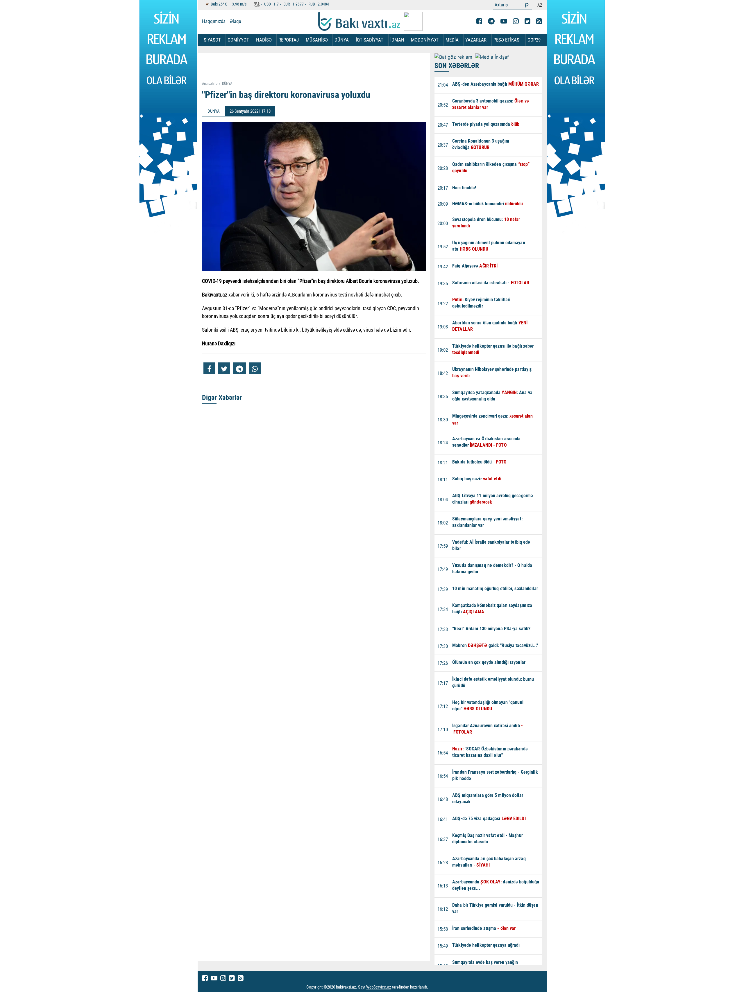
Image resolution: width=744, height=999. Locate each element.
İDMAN (397, 40)
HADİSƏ (264, 40)
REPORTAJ (288, 40)
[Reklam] (318, 67)
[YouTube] (503, 21)
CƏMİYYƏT (238, 40)
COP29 (534, 40)
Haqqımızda (214, 21)
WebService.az (378, 987)
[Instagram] (516, 21)
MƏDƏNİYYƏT (425, 40)
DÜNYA (342, 40)
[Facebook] (479, 21)
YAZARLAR (476, 40)
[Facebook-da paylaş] (209, 368)
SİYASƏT (212, 40)
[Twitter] (527, 21)
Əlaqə (235, 21)
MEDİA (452, 40)
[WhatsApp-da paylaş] (254, 368)
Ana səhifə (209, 83)
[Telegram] (491, 21)
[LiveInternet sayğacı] (433, 987)
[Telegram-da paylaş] (239, 368)
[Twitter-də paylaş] (224, 368)
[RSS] (539, 21)
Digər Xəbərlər (222, 398)
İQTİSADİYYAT (369, 40)
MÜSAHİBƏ (317, 40)
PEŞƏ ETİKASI (507, 40)
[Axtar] (527, 5)
